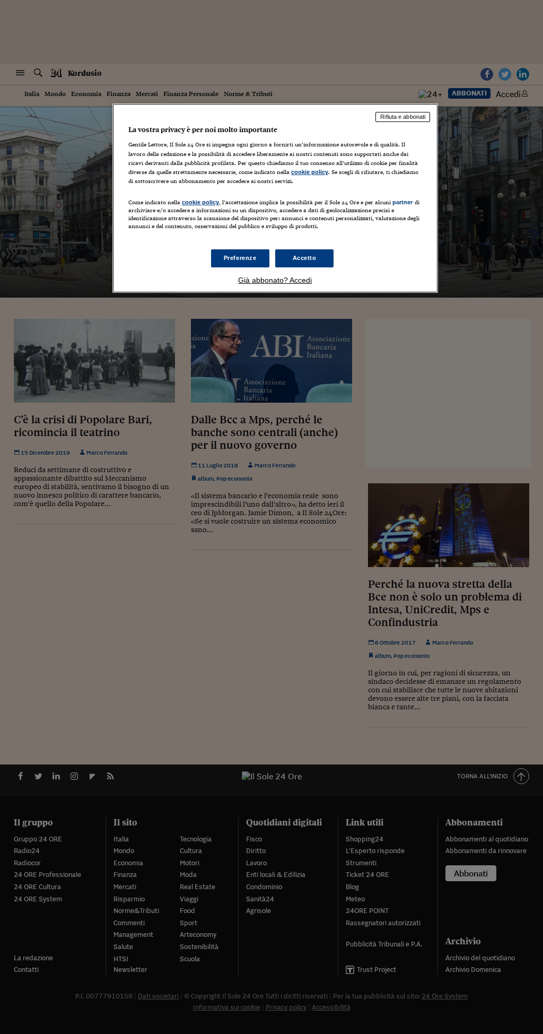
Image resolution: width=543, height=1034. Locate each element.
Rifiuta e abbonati (402, 117)
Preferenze (240, 258)
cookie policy (309, 172)
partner (402, 202)
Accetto (305, 258)
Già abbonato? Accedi (275, 280)
